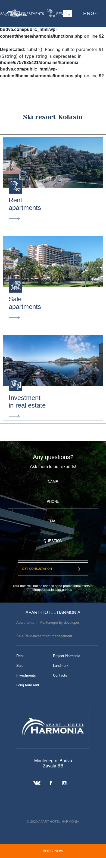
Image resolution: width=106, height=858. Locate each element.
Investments (26, 675)
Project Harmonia (66, 656)
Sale (19, 666)
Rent (20, 656)
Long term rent (27, 685)
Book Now (53, 851)
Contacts (60, 675)
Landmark (60, 666)
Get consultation (37, 569)
